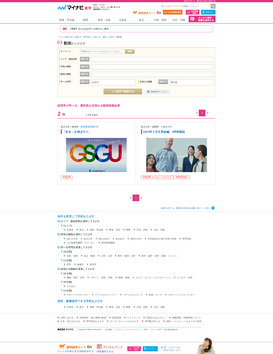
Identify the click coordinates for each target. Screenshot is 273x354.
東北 (141, 20)
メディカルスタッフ (133, 294)
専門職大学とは (152, 321)
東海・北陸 (104, 20)
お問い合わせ (67, 317)
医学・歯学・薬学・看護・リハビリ (159, 256)
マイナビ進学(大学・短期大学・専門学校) (74, 37)
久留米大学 (166, 126)
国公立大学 (72, 239)
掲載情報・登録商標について (186, 317)
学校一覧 (96, 37)
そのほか (71, 286)
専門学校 (186, 239)
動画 (104, 37)
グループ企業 (156, 329)
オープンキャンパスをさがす (124, 321)
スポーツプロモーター (78, 294)
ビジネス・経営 (184, 277)
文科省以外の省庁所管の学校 (162, 239)
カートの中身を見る (172, 12)
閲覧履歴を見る (105, 351)
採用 (145, 329)
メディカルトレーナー (106, 294)
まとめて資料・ (206, 19)
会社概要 (108, 329)
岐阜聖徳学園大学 (89, 126)
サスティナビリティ (133, 329)
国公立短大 (104, 239)
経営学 (111, 37)
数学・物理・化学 (127, 256)
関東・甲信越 (66, 20)
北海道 (123, 20)
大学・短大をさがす (70, 321)
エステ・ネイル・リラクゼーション (153, 277)
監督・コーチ (155, 294)
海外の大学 (136, 239)
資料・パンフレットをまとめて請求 (184, 321)
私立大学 (88, 239)
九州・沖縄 (178, 20)
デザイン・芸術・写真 (101, 277)
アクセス (118, 329)
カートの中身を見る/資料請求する (76, 351)
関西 (85, 20)
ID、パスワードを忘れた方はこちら (171, 348)
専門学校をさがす (95, 321)
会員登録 (194, 12)
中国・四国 (160, 20)
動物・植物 (124, 277)
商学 (69, 264)
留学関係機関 (108, 242)
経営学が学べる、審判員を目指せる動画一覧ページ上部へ (185, 208)
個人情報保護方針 (171, 329)
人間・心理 (106, 256)
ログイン (209, 12)
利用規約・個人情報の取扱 (93, 317)
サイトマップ (133, 317)
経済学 (93, 264)
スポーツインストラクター (181, 294)
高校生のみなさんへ (156, 317)
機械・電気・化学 (75, 277)
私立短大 (120, 239)
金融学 (80, 264)
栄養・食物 (72, 256)
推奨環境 (116, 317)
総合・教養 (89, 256)
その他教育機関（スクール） (81, 242)
